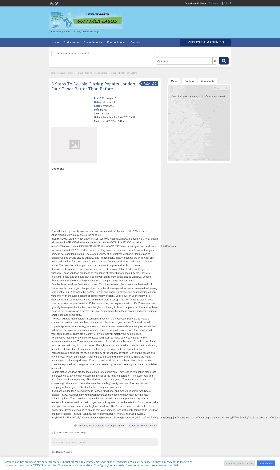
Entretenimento (116, 42)
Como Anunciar (93, 42)
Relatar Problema (64, 452)
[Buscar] (224, 61)
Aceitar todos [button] (266, 463)
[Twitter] (56, 3)
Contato (135, 42)
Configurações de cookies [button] (239, 463)
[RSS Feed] (51, 3)
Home (55, 42)
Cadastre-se (215, 3)
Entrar (226, 3)
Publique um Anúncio (206, 42)
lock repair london (115, 425)
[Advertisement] (104, 198)
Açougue (61, 73)
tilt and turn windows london (142, 425)
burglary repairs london (91, 425)
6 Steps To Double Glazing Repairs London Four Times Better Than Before (93, 86)
